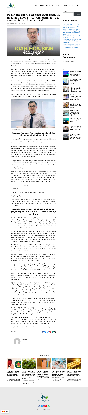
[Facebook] (39, 406)
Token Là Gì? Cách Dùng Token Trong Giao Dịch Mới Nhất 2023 (75, 73)
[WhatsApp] (49, 406)
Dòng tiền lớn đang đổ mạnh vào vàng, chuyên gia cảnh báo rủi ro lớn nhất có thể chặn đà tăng (71, 45)
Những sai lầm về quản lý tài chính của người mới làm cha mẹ (75, 105)
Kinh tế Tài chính (69, 5)
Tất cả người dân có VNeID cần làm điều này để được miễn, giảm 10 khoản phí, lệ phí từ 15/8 (71, 26)
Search (65, 11)
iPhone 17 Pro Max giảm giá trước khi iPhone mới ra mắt (42, 372)
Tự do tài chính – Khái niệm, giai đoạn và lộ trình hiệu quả (75, 113)
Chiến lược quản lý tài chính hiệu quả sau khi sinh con (75, 128)
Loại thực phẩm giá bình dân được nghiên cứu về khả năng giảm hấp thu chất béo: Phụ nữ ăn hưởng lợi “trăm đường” (28, 374)
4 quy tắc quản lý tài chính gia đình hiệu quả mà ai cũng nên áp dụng (75, 89)
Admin (12, 23)
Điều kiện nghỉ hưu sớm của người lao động (75, 120)
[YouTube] (46, 406)
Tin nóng (41, 5)
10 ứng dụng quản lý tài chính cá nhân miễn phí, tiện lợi (75, 81)
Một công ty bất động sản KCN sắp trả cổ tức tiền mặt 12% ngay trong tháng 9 (72, 40)
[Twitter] (42, 406)
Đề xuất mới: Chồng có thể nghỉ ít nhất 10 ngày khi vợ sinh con (75, 97)
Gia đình (58, 5)
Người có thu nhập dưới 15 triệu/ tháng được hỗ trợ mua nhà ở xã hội (75, 136)
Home (35, 5)
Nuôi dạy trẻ (49, 5)
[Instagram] (44, 406)
